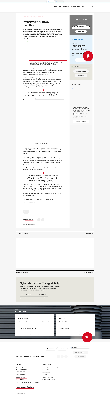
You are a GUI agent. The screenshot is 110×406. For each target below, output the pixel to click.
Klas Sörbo (45, 374)
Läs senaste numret (81, 71)
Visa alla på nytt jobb (81, 121)
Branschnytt (66, 6)
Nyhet (26, 211)
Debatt (59, 6)
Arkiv (82, 6)
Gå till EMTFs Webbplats (89, 311)
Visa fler (34, 333)
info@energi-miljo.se (21, 377)
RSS (66, 356)
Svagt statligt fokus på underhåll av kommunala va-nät (38, 199)
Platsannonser (90, 11)
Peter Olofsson (46, 369)
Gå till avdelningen (89, 233)
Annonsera (81, 11)
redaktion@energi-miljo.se (49, 379)
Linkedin (62, 356)
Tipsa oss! (56, 11)
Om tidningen (73, 11)
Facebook (58, 356)
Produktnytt (73, 6)
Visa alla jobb (81, 60)
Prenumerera (64, 11)
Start (55, 6)
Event (78, 6)
